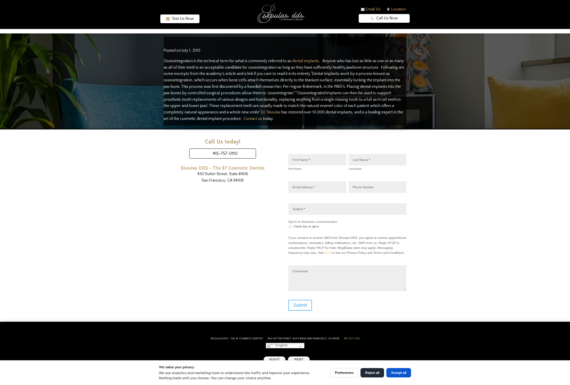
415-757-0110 (352, 338)
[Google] (183, 10)
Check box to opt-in (306, 226)
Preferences (344, 373)
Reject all (372, 373)
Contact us (253, 119)
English (281, 345)
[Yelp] (189, 10)
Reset (298, 359)
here (327, 252)
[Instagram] (177, 10)
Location (398, 9)
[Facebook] (170, 10)
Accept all (398, 373)
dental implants (305, 61)
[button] (180, 18)
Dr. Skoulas (270, 112)
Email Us (373, 9)
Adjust (274, 359)
